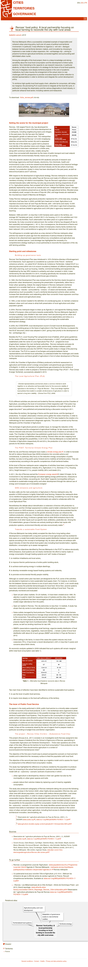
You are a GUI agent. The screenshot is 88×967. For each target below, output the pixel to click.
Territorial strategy (65, 924)
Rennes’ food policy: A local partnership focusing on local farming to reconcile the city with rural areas (45, 930)
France (7, 951)
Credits (42, 961)
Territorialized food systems (22, 923)
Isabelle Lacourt (15, 35)
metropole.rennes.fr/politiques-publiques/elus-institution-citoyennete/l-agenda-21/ (43, 868)
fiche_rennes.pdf (26, 97)
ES (82, 2)
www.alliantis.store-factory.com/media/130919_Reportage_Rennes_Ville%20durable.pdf (39, 888)
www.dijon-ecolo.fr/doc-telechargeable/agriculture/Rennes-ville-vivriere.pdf (38, 851)
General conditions (27, 961)
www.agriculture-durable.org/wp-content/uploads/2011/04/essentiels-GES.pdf (44, 824)
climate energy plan (54, 451)
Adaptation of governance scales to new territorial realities (51, 916)
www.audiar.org (28, 819)
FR (86, 2)
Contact (36, 961)
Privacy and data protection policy (56, 961)
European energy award (47, 474)
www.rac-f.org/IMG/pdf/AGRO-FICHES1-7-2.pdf (52, 819)
